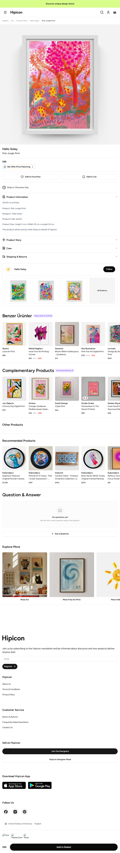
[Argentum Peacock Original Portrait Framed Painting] (14, 458)
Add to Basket (63, 847)
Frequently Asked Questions (15, 722)
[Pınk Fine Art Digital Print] (93, 334)
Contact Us (7, 727)
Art (12, 21)
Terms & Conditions (11, 689)
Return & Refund (10, 717)
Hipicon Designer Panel (60, 759)
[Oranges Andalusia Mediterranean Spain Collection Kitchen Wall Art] (41, 389)
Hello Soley (34, 21)
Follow (109, 269)
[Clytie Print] (67, 389)
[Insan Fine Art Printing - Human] (41, 334)
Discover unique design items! (60, 3)
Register (8, 666)
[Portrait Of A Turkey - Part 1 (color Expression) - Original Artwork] (41, 458)
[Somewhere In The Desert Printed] (93, 389)
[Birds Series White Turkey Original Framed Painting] (93, 458)
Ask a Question (62, 534)
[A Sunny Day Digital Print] (14, 389)
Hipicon (5, 21)
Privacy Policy (8, 694)
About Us (6, 684)
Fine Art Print (22, 21)
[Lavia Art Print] (14, 334)
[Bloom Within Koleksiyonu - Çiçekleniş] (67, 334)
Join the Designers (60, 751)
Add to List (91, 177)
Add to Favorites (33, 177)
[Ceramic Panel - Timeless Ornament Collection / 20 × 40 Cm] (67, 458)
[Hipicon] (16, 13)
